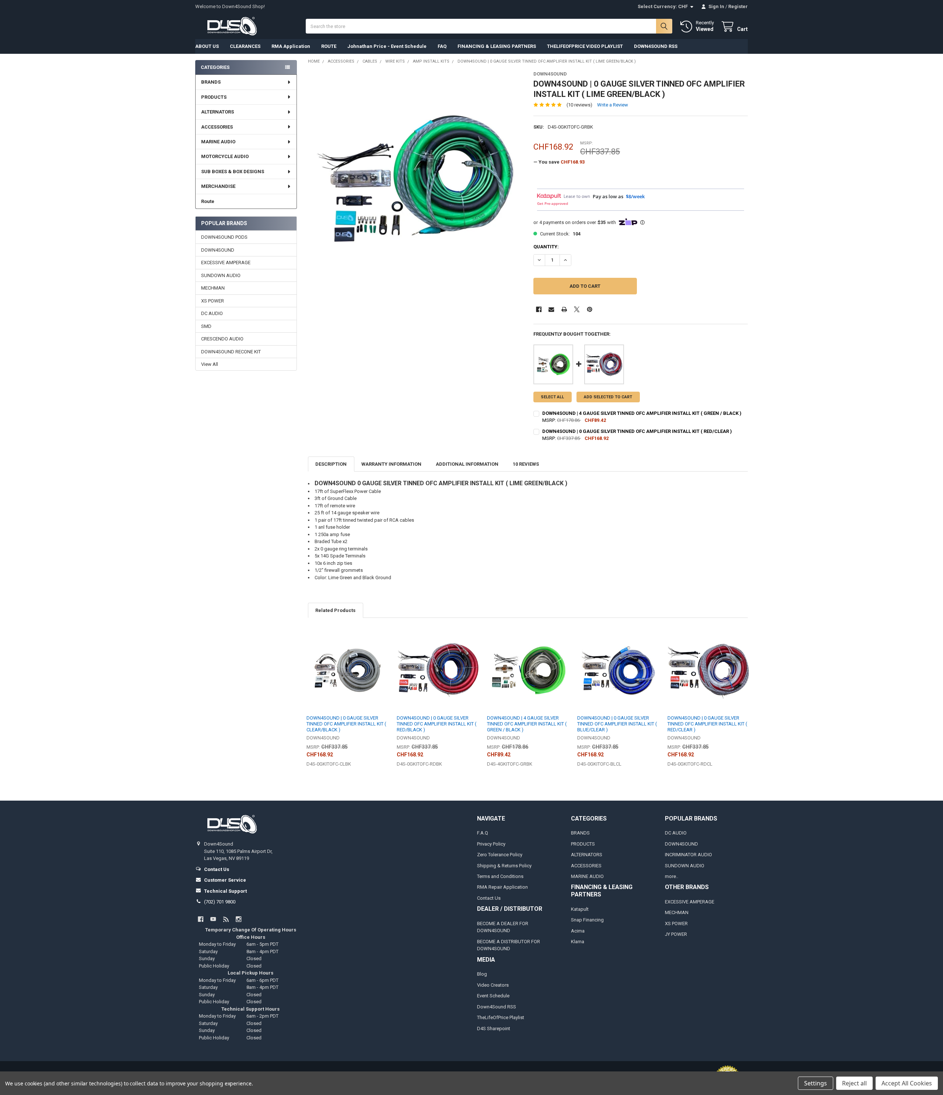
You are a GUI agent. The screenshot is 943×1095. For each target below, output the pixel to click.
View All (209, 364)
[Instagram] (238, 919)
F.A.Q (482, 833)
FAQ (442, 46)
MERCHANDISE (218, 186)
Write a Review (612, 105)
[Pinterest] (589, 309)
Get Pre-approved (552, 203)
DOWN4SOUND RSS (655, 46)
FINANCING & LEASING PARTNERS (497, 46)
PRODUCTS (214, 97)
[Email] (551, 309)
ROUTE (328, 46)
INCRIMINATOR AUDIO (688, 854)
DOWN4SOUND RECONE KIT (231, 351)
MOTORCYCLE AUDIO (225, 156)
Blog (482, 974)
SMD (206, 326)
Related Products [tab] (335, 610)
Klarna (577, 941)
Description (331, 464)
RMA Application (290, 46)
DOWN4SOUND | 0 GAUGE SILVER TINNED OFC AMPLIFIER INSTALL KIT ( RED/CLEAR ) (637, 431)
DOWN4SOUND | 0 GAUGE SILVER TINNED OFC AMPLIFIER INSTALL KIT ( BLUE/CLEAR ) (617, 724)
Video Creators (493, 985)
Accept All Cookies (906, 1083)
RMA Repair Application (502, 887)
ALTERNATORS (217, 112)
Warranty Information (391, 464)
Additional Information (467, 464)
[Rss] (226, 919)
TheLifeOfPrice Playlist (500, 1017)
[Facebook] (538, 309)
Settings (815, 1083)
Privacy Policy (491, 844)
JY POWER (676, 934)
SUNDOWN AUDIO (221, 275)
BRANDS (211, 82)
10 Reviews (526, 464)
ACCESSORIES (217, 127)
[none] (415, 178)
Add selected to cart (608, 397)
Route (207, 201)
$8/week (635, 196)
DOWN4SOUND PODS (224, 237)
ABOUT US (207, 46)
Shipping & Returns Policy (504, 865)
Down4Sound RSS (496, 1007)
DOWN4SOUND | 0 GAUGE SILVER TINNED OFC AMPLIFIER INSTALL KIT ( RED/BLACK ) (436, 724)
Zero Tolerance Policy (499, 854)
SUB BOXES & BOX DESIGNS (232, 171)
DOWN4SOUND (217, 250)
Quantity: (546, 246)
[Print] (564, 309)
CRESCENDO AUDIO (222, 339)
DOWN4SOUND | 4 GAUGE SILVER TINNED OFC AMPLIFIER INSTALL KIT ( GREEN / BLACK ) (642, 413)
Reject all (854, 1083)
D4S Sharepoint (493, 1028)
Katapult (580, 909)
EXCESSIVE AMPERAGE (225, 262)
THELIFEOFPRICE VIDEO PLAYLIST (585, 46)
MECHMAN (213, 288)
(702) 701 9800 (219, 902)
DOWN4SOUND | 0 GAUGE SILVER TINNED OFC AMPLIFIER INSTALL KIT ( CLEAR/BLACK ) (346, 724)
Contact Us (489, 898)
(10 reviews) (579, 105)
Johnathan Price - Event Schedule (387, 46)
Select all (552, 397)
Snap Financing (587, 920)
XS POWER (212, 301)
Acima (578, 931)
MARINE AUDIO (218, 141)
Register (738, 6)
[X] (576, 309)
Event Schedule (493, 995)
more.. (671, 876)
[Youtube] (213, 919)
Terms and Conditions (500, 876)
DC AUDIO (212, 313)
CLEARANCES (245, 46)
